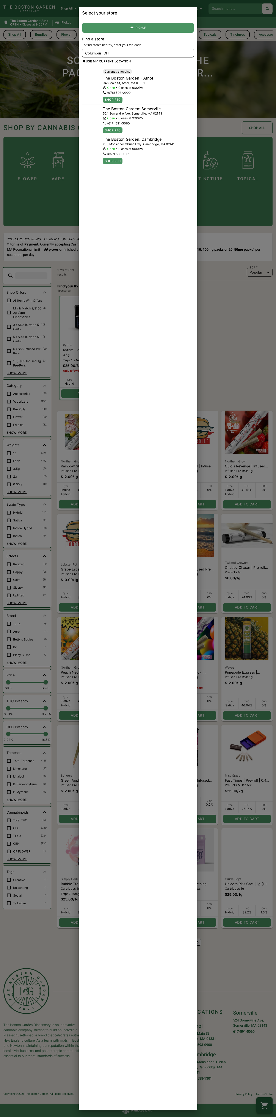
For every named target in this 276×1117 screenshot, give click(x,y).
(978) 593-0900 (119, 92)
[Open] (190, 53)
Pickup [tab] (141, 27)
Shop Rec (113, 99)
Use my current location (108, 61)
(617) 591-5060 (118, 123)
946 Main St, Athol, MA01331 (124, 83)
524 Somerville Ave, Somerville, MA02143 (132, 113)
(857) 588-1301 (118, 154)
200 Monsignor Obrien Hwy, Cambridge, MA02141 (139, 144)
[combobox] (134, 53)
